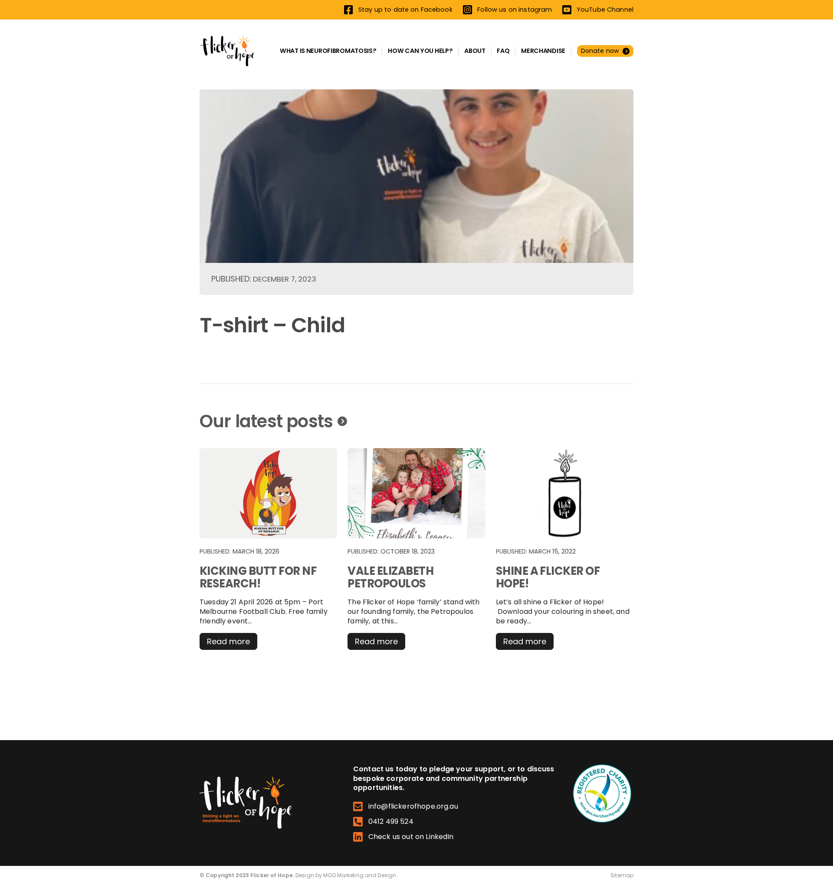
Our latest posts (266, 421)
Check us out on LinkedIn (411, 837)
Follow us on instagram (514, 9)
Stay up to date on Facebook (405, 9)
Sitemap (621, 875)
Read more (232, 643)
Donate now (600, 50)
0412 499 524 (390, 821)
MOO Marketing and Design (359, 875)
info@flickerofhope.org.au (413, 806)
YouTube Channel (605, 9)
